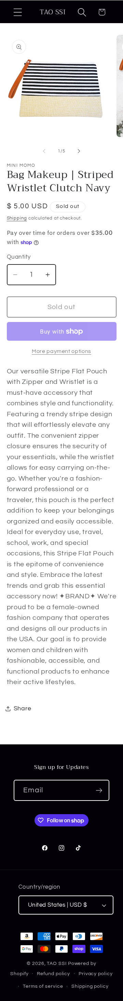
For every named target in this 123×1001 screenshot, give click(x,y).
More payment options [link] (61, 351)
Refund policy (53, 973)
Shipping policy (90, 986)
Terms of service (43, 986)
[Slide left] (44, 151)
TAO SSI (56, 963)
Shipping (17, 218)
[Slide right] (78, 151)
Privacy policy (96, 973)
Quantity (19, 257)
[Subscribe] (99, 790)
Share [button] (22, 708)
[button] (17, 12)
